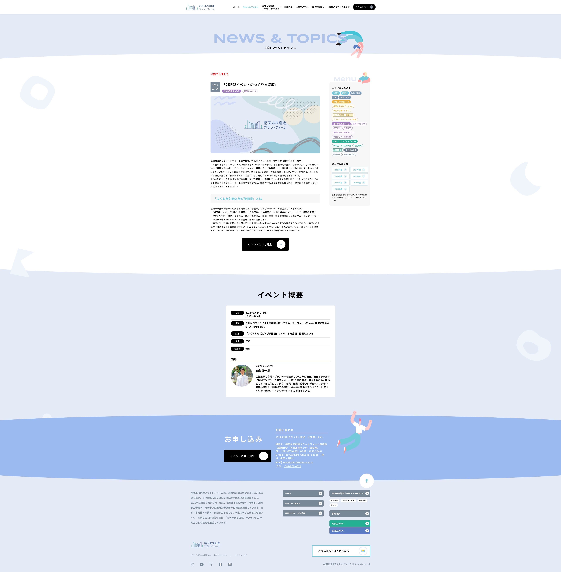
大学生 (336, 93)
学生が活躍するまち (341, 110)
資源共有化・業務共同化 (343, 132)
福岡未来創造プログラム (343, 106)
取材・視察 (337, 150)
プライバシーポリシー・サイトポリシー (209, 555)
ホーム (236, 7)
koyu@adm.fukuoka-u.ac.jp (297, 462)
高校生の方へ (318, 7)
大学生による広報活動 (342, 145)
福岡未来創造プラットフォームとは (348, 493)
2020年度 (357, 182)
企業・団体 (345, 97)
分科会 (333, 505)
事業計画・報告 (348, 501)
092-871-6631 (292, 466)
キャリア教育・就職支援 (343, 115)
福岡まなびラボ (250, 91)
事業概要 (334, 501)
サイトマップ (240, 555)
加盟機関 (362, 501)
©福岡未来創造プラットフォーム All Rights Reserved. (346, 564)
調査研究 (336, 154)
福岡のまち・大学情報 (339, 7)
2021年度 (338, 182)
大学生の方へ (302, 7)
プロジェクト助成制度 (342, 137)
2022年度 (357, 176)
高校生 (345, 93)
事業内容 (288, 7)
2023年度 (338, 176)
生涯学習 (347, 128)
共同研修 (336, 128)
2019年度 (338, 189)
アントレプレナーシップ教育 (344, 119)
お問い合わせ (361, 7)
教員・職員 (355, 93)
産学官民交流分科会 (231, 91)
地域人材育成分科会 (341, 102)
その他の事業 (351, 150)
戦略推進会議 (349, 154)
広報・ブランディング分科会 (344, 141)
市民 (335, 97)
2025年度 (338, 169)
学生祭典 (358, 145)
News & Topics (250, 7)
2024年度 (357, 169)
